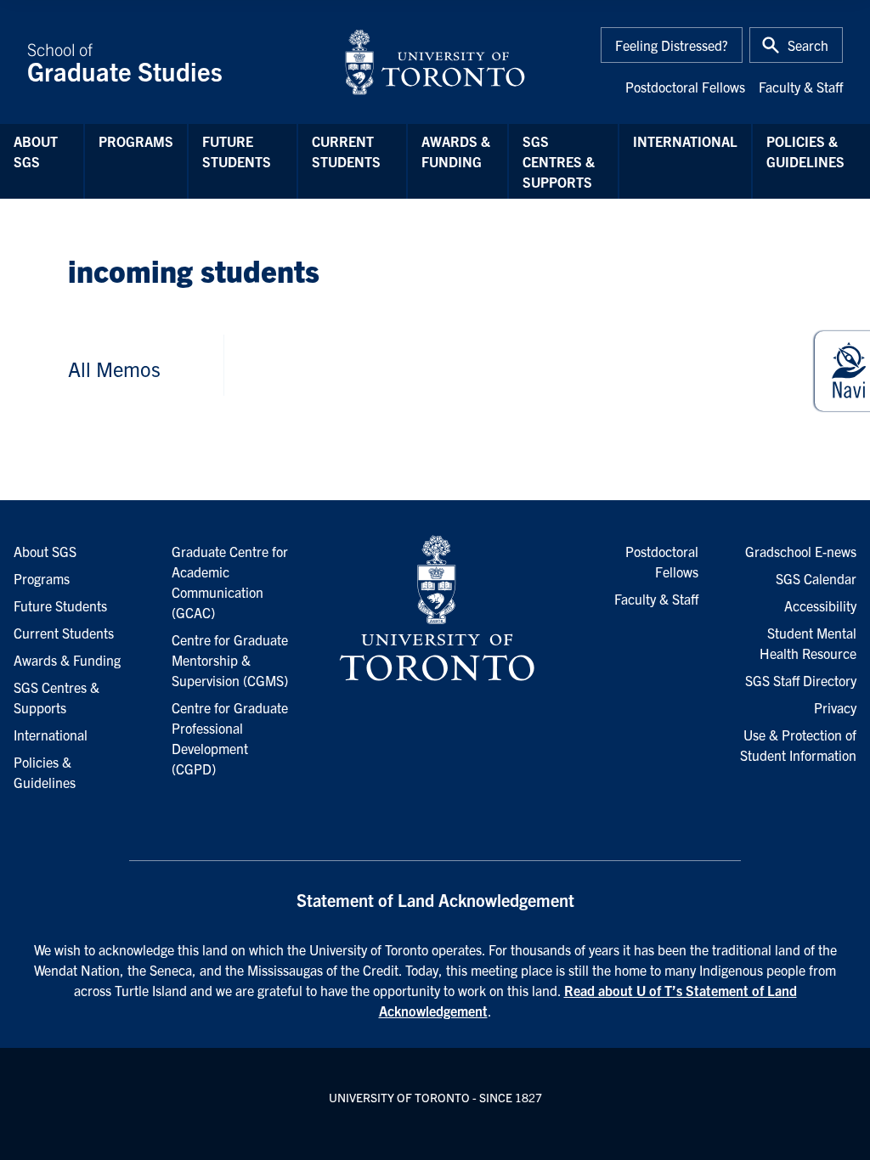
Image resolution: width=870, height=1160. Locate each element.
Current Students (346, 151)
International (685, 140)
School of (125, 62)
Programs (136, 140)
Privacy (835, 707)
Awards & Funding (455, 151)
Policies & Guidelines (805, 151)
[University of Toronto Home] (435, 62)
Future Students (236, 151)
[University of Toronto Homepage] (435, 608)
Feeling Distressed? (671, 45)
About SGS (36, 151)
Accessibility (820, 605)
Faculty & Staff (801, 86)
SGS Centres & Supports (559, 161)
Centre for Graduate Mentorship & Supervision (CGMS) (230, 660)
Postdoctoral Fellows (685, 86)
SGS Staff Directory (800, 680)
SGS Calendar (816, 578)
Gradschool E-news (800, 551)
